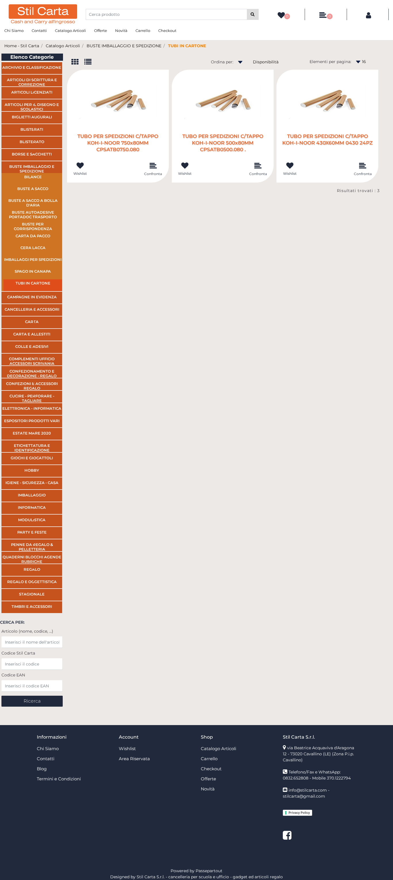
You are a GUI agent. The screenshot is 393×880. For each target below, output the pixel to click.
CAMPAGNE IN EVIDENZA (32, 297)
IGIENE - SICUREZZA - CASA (31, 482)
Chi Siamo (14, 30)
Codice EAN (13, 675)
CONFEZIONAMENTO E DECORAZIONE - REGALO (32, 373)
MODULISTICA (31, 519)
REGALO (32, 569)
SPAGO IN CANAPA (33, 271)
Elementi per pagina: (330, 61)
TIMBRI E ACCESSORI (32, 606)
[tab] (77, 62)
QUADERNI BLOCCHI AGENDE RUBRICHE (32, 559)
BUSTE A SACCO (32, 188)
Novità (121, 30)
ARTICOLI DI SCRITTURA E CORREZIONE (32, 81)
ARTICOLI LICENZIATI (31, 92)
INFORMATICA (32, 507)
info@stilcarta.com (308, 790)
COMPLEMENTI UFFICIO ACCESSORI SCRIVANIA (32, 360)
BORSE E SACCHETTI (32, 154)
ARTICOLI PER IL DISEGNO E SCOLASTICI (32, 106)
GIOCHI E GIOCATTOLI (32, 458)
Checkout (167, 30)
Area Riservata (134, 758)
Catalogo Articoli (70, 30)
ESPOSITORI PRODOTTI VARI (32, 420)
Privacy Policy (299, 813)
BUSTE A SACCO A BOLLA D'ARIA (33, 202)
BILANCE (33, 177)
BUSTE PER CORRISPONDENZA (33, 226)
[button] (253, 14)
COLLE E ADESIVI (31, 346)
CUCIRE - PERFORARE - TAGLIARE (31, 398)
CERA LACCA (32, 247)
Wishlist (127, 748)
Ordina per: (222, 62)
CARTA (32, 321)
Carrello (143, 30)
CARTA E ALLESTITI (31, 334)
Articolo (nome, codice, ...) (27, 631)
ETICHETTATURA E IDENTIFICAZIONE (32, 447)
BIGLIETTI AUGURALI (32, 117)
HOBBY (31, 470)
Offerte (100, 30)
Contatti (39, 30)
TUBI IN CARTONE (187, 45)
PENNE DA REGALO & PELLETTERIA (32, 546)
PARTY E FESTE (32, 532)
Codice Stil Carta (18, 653)
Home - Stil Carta (21, 45)
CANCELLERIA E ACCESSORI (32, 309)
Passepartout (209, 870)
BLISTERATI (31, 129)
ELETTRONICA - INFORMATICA (31, 408)
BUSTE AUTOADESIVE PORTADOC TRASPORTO (33, 214)
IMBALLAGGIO (32, 495)
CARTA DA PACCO (33, 236)
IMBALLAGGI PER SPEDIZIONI (33, 259)
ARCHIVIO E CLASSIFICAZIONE (31, 67)
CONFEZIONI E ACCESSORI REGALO (32, 385)
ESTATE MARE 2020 (32, 433)
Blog (42, 768)
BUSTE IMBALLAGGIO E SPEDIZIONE (124, 45)
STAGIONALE (32, 594)
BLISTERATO (32, 141)
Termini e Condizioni (59, 779)
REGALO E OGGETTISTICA (32, 581)
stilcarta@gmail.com (304, 796)
